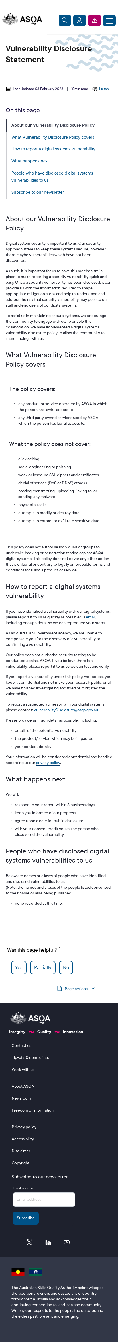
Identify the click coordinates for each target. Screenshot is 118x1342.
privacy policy (48, 762)
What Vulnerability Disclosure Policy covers (52, 137)
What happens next (30, 161)
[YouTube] (67, 1243)
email (90, 617)
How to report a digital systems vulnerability (53, 149)
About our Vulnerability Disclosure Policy (53, 125)
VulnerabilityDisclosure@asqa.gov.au (66, 710)
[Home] (21, 19)
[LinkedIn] (48, 1243)
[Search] (65, 20)
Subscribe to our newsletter (37, 192)
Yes (19, 967)
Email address (23, 1188)
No (66, 967)
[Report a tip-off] (94, 20)
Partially (43, 967)
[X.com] (29, 1243)
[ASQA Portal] (79, 20)
